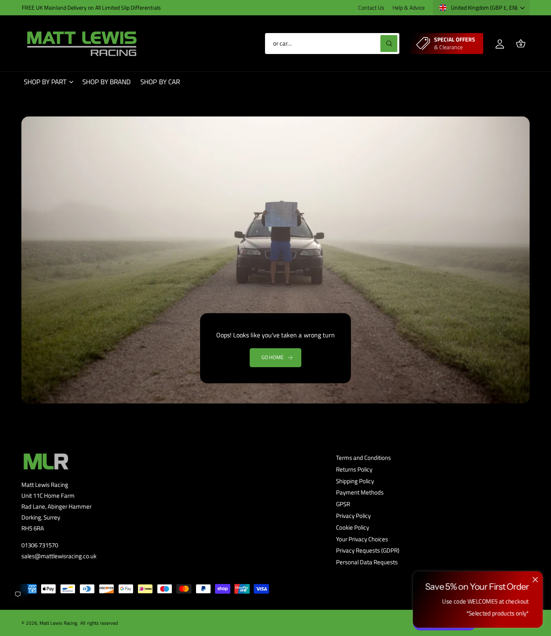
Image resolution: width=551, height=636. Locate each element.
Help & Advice (408, 7)
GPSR (343, 504)
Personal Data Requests (367, 562)
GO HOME (272, 357)
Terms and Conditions (363, 457)
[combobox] (332, 43)
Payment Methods (360, 492)
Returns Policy (354, 469)
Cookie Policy (352, 527)
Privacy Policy (353, 515)
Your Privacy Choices (362, 539)
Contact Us (371, 7)
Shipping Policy (355, 481)
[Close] (535, 580)
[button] (520, 43)
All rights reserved (98, 622)
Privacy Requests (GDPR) (367, 550)
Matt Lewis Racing (58, 622)
